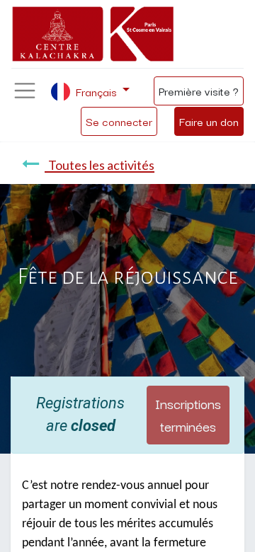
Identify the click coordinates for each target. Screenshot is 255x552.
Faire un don (209, 121)
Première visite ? (199, 90)
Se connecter (119, 121)
